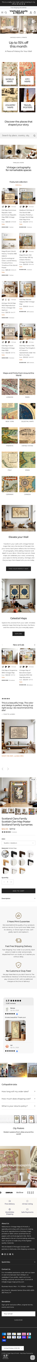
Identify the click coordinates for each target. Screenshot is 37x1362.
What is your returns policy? (15, 1106)
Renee (12, 1008)
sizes (3, 839)
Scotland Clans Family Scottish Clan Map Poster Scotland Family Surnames (17, 821)
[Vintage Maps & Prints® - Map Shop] (19, 12)
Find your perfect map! (18, 569)
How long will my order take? (15, 1091)
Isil (11, 1045)
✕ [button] (7, 1355)
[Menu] (2, 12)
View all (18, 185)
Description (6, 898)
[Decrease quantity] (3, 882)
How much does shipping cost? (16, 1099)
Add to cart (18, 891)
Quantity (5, 878)
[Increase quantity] (11, 882)
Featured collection (18, 182)
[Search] (7, 12)
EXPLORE (18, 633)
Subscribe (18, 1320)
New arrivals (18, 645)
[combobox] (18, 135)
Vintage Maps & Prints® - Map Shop (16, 1353)
